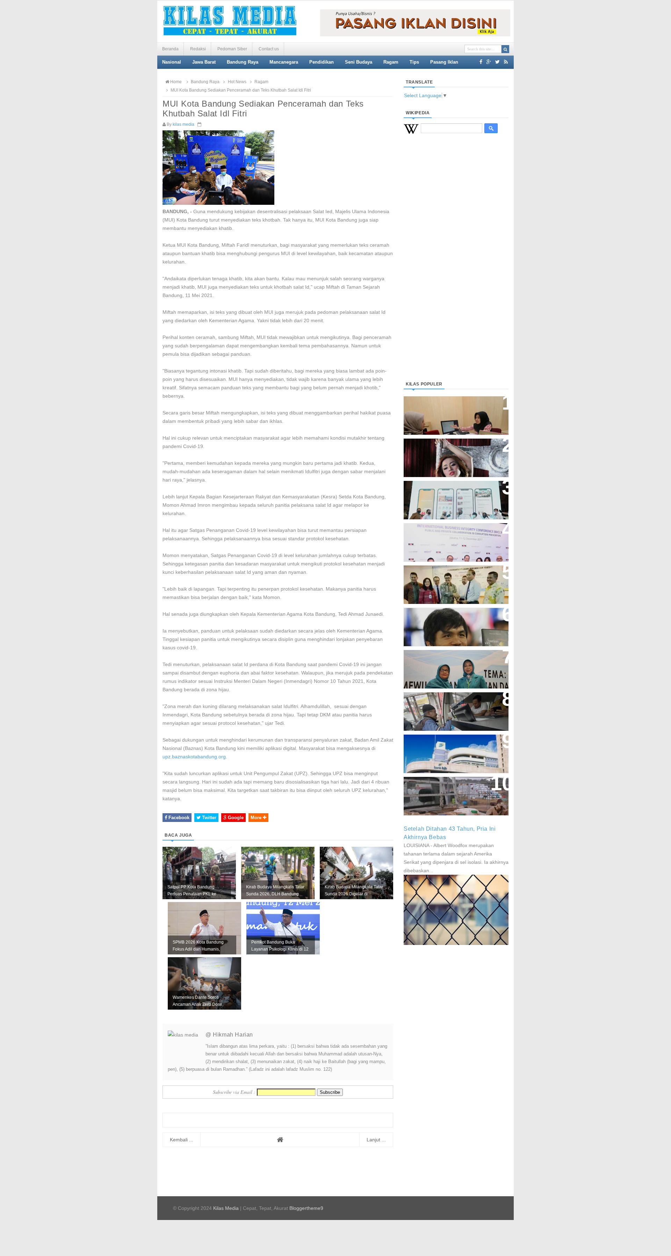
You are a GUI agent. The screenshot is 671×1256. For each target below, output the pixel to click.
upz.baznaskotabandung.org (194, 756)
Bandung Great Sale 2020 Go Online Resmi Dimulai (449, 493)
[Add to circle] (488, 62)
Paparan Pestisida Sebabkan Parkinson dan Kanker (448, 789)
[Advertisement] (456, 266)
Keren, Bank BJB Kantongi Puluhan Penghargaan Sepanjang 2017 (454, 538)
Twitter (208, 817)
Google (235, 817)
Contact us (269, 48)
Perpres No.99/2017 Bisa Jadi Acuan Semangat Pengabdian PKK (449, 665)
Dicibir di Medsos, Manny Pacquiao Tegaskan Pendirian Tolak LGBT (449, 623)
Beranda (170, 48)
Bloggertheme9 (306, 1208)
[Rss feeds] (506, 62)
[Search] (505, 49)
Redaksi (198, 48)
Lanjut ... (376, 1139)
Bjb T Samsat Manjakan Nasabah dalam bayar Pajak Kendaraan (454, 704)
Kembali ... (181, 1139)
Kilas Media (226, 1208)
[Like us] (481, 62)
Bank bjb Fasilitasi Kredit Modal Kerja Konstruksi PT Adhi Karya (453, 577)
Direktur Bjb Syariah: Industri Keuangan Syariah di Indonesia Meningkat (452, 412)
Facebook (178, 817)
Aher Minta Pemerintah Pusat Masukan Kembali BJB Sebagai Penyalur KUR (452, 750)
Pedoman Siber (232, 48)
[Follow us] (497, 62)
